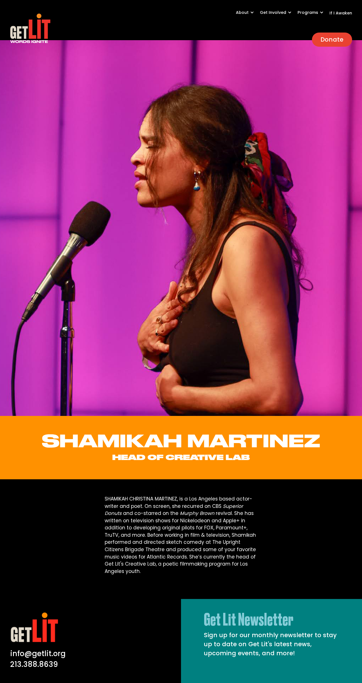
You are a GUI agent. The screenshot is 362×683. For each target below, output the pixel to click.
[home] (30, 28)
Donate (331, 39)
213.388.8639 (34, 664)
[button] (248, 15)
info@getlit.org (38, 653)
